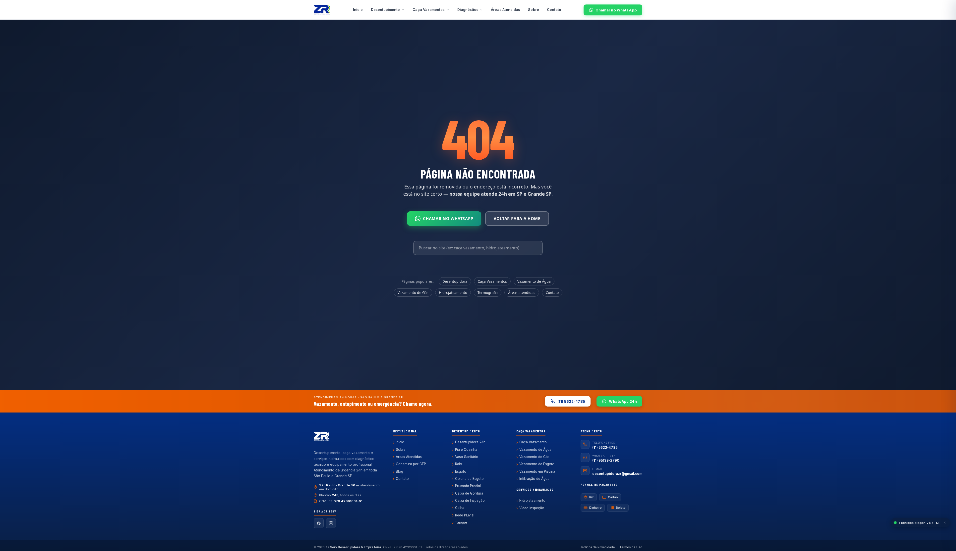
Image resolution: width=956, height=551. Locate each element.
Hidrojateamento (453, 292)
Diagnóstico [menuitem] (468, 9)
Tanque (461, 522)
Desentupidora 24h (470, 442)
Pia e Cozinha (466, 450)
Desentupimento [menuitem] (385, 9)
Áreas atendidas (521, 292)
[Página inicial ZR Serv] (322, 436)
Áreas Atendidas (409, 457)
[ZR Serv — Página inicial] (322, 9)
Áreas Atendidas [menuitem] (505, 9)
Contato (552, 292)
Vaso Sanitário (466, 457)
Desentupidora (454, 281)
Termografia (488, 292)
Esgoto (460, 471)
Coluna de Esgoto (469, 479)
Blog (399, 471)
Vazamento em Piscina (537, 471)
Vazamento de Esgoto (536, 464)
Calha (459, 508)
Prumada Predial (468, 486)
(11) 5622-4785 (571, 401)
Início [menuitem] (358, 9)
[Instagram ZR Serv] (331, 523)
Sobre (401, 450)
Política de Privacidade (598, 547)
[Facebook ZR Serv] (319, 523)
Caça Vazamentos (492, 281)
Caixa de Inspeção (470, 501)
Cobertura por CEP (411, 464)
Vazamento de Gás (413, 292)
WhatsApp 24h (623, 401)
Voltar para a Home (517, 218)
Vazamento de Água (534, 281)
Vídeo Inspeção (531, 508)
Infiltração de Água (534, 479)
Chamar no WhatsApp (616, 10)
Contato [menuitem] (554, 9)
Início (400, 442)
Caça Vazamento (533, 442)
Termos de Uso (630, 547)
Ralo (458, 464)
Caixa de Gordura (469, 493)
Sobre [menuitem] (533, 9)
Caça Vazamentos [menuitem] (429, 9)
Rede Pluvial (464, 515)
